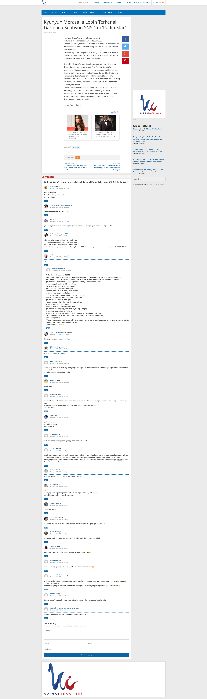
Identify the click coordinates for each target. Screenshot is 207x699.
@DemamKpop (55, 347)
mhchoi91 (53, 594)
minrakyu (53, 484)
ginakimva (53, 503)
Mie (51, 219)
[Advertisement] (52, 73)
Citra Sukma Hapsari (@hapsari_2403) (62, 608)
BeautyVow (54, 532)
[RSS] (78, 158)
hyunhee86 (54, 560)
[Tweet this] (125, 47)
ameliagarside (57, 269)
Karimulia (53, 186)
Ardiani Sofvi (54, 361)
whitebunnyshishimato (58, 255)
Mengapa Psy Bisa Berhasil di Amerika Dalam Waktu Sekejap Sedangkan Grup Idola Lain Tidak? (147, 139)
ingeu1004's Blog (64, 339)
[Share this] (125, 39)
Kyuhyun (76, 147)
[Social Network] (158, 2)
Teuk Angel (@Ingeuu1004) (59, 205)
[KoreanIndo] (44, 3)
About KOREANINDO (157, 184)
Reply (46, 201)
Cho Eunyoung (55, 517)
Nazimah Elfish (55, 470)
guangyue (53, 434)
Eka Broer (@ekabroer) (57, 575)
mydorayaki (54, 394)
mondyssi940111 (55, 449)
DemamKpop (62, 353)
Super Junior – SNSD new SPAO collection (148, 129)
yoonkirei (53, 546)
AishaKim (53, 380)
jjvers (51, 416)
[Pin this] (125, 61)
